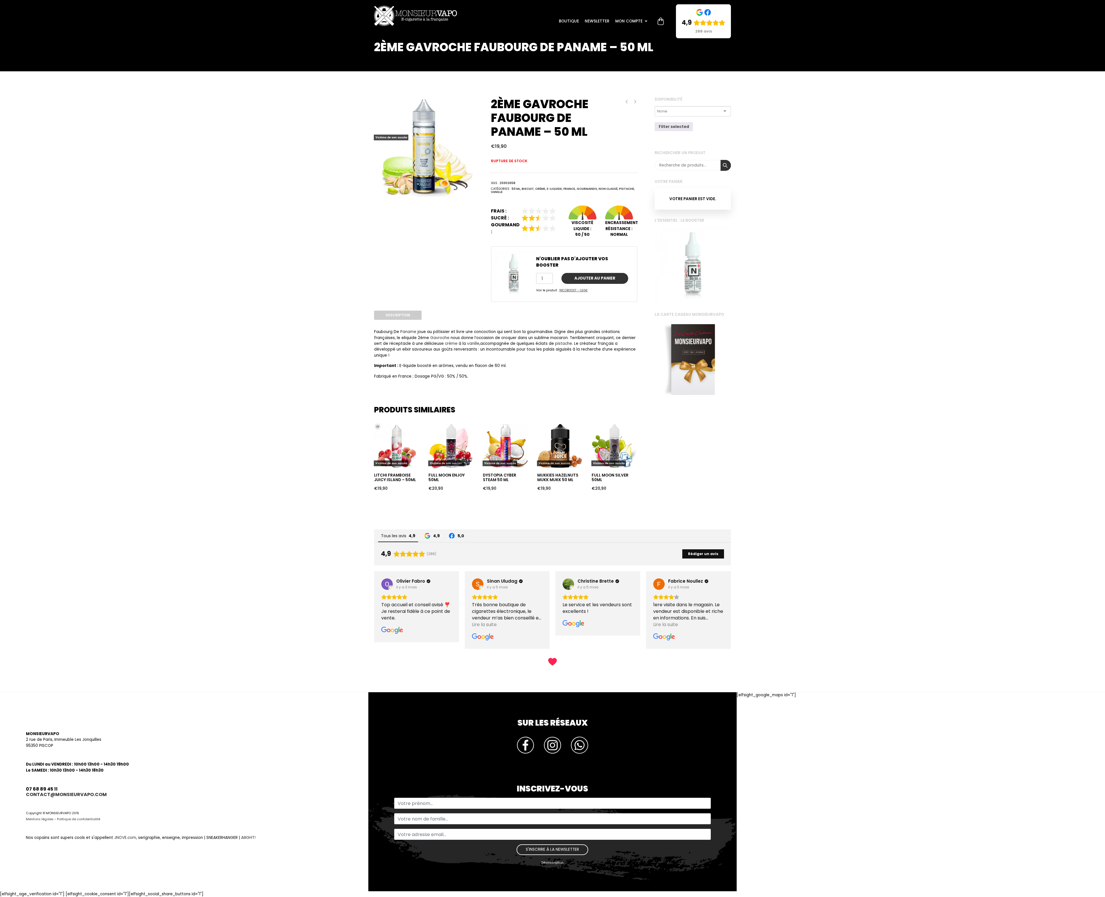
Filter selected (674, 126)
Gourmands (587, 189)
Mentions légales (40, 819)
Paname (408, 331)
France (569, 189)
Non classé (608, 189)
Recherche (726, 165)
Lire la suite (386, 413)
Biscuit (528, 189)
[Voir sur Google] (387, 584)
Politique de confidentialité (78, 819)
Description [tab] (398, 315)
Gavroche (439, 338)
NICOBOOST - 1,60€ (573, 290)
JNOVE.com (125, 837)
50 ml (516, 189)
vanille (473, 343)
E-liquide (554, 189)
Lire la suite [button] (393, 624)
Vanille (497, 192)
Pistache (626, 189)
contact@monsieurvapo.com (66, 794)
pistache (563, 343)
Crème (540, 189)
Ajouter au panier (594, 278)
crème (451, 343)
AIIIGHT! (248, 837)
